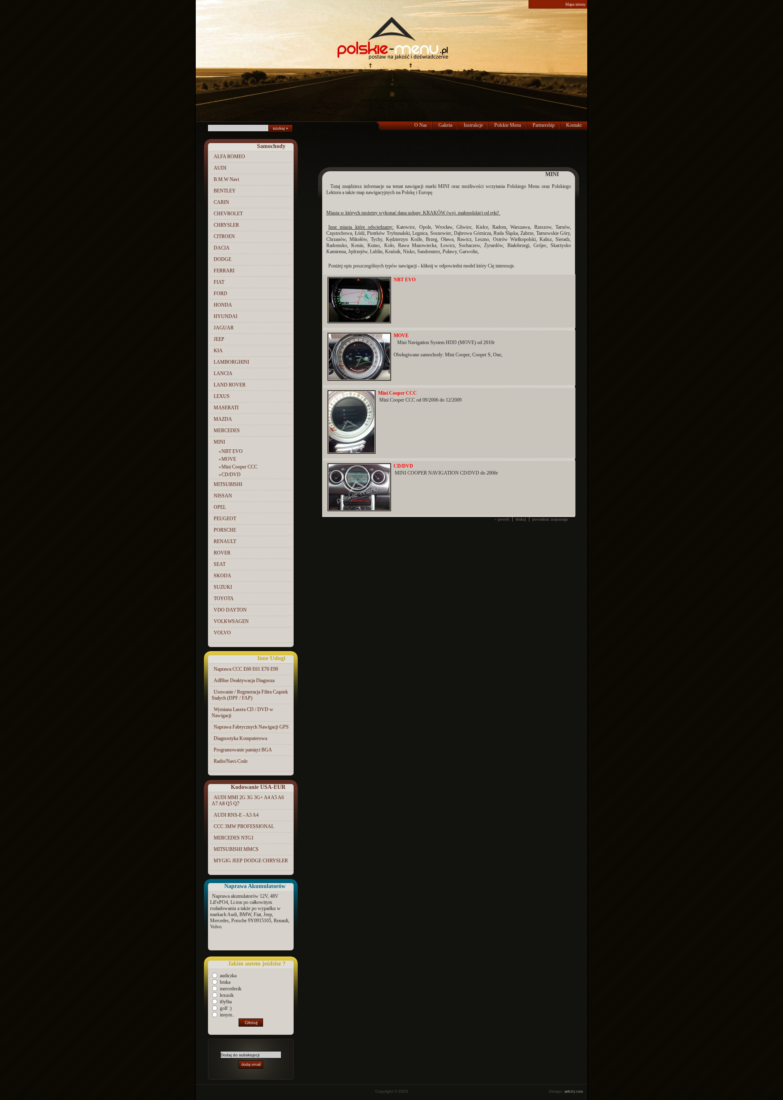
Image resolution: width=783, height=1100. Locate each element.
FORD (220, 293)
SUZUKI (223, 587)
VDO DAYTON (230, 610)
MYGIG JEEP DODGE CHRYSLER (251, 861)
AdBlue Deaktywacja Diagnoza (244, 680)
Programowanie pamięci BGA (243, 750)
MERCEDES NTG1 (234, 838)
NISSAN (223, 496)
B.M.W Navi (226, 179)
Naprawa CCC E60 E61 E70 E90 (246, 669)
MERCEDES (227, 430)
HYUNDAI (225, 316)
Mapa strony (575, 4)
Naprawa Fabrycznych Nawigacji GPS (251, 727)
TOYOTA (224, 598)
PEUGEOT (225, 518)
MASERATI (226, 408)
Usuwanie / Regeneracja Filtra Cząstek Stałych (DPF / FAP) (250, 695)
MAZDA (223, 419)
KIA (218, 350)
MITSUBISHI (228, 484)
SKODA (222, 576)
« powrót (502, 519)
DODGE (222, 259)
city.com (573, 1091)
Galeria (445, 125)
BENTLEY (225, 191)
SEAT (220, 564)
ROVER (222, 553)
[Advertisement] (448, 151)
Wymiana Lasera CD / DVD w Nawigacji (242, 712)
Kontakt (574, 125)
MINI (219, 442)
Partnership (544, 125)
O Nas (420, 125)
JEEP (219, 339)
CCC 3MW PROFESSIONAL (244, 826)
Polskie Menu (507, 125)
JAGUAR (224, 328)
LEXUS (222, 396)
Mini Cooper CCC (239, 467)
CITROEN (224, 236)
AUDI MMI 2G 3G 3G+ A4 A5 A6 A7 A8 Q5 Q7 (248, 800)
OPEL (220, 507)
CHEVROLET (228, 213)
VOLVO (222, 633)
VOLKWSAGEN (231, 621)
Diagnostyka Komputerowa (240, 738)
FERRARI (224, 271)
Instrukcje (473, 125)
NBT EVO (232, 451)
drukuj (520, 519)
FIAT (219, 282)
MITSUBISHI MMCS (236, 849)
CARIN (221, 202)
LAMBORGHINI (231, 362)
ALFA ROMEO (229, 156)
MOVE (228, 459)
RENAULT (225, 541)
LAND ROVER (230, 385)
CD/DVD (231, 474)
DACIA (222, 248)
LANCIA (223, 373)
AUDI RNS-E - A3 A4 (236, 815)
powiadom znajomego (550, 519)
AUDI (220, 168)
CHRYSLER (226, 225)
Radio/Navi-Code (231, 761)
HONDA (223, 305)
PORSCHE (225, 530)
